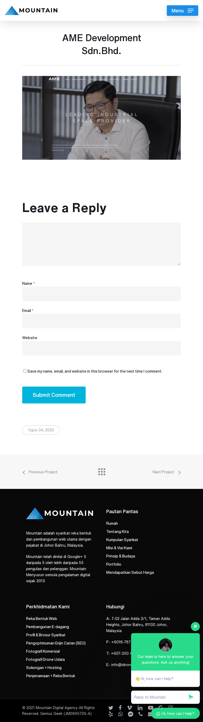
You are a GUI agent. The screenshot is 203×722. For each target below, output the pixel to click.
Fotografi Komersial (43, 651)
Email (28, 310)
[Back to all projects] (101, 470)
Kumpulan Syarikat (122, 540)
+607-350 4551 (124, 653)
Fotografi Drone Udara (45, 659)
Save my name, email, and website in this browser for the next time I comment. (94, 371)
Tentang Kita (117, 531)
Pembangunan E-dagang (47, 627)
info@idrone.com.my (129, 665)
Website (29, 338)
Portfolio (113, 564)
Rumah (112, 523)
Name (28, 283)
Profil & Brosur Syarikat (46, 635)
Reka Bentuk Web (41, 618)
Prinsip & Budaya (120, 556)
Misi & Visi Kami (119, 548)
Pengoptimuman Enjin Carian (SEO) (56, 643)
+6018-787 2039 (126, 642)
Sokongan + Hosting (44, 668)
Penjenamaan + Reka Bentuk (50, 676)
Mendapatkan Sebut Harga (130, 572)
